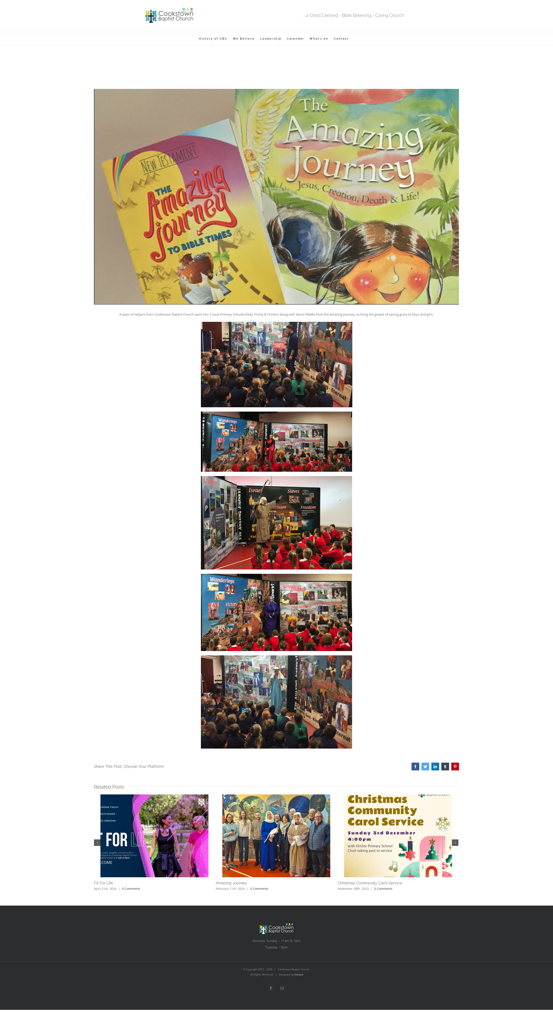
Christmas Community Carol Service (370, 883)
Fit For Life (103, 883)
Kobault (298, 974)
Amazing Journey (231, 883)
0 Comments (131, 889)
